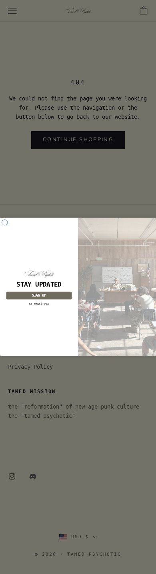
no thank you (39, 303)
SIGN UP (39, 296)
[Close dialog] (5, 222)
